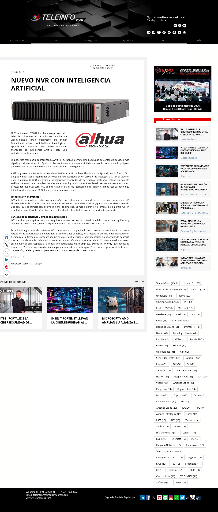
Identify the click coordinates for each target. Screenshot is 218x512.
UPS (176, 420)
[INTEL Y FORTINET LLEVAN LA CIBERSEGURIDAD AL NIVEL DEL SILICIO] (70, 300)
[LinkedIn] (6, 259)
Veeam (163, 382)
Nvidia (163, 333)
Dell (192, 364)
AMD (180, 339)
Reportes (185, 176)
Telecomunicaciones (170, 451)
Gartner (201, 395)
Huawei (163, 376)
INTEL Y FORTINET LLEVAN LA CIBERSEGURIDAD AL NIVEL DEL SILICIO (69, 320)
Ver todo (139, 281)
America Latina (184, 382)
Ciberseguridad (188, 157)
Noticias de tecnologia (172, 289)
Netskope (164, 314)
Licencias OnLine (168, 326)
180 (176, 463)
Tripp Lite (182, 395)
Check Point (181, 320)
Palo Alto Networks (169, 445)
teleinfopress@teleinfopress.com (50, 494)
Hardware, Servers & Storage (26, 263)
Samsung (164, 370)
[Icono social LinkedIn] (142, 497)
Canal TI (190, 432)
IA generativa (187, 389)
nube (162, 438)
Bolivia (185, 295)
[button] (184, 25)
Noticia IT (193, 357)
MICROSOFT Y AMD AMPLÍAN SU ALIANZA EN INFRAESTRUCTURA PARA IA (120, 320)
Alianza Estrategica (169, 413)
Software (164, 482)
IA (189, 301)
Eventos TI (193, 326)
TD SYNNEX (189, 476)
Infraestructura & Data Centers (194, 194)
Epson (162, 364)
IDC (187, 407)
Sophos (163, 426)
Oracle (163, 345)
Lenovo (163, 395)
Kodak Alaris (196, 445)
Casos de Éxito (188, 139)
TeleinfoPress (168, 283)
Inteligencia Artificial (170, 457)
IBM (196, 314)
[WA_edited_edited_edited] (176, 497)
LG (160, 469)
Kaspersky (165, 389)
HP (186, 401)
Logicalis (196, 457)
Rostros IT (185, 268)
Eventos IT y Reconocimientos (194, 212)
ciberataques (166, 351)
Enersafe (180, 438)
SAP (178, 364)
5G (195, 438)
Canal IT (199, 289)
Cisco (186, 351)
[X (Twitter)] (6, 245)
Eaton (192, 413)
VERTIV (181, 426)
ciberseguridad (187, 370)
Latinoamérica (167, 401)
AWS (203, 376)
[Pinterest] (6, 267)
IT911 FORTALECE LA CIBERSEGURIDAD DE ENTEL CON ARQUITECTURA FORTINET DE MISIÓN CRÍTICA (18, 320)
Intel (182, 314)
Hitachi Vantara (167, 432)
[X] (159, 32)
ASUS (182, 482)
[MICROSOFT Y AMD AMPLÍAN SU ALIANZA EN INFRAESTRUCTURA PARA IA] (121, 300)
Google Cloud (184, 376)
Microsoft (186, 308)
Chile (196, 469)
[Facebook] (6, 237)
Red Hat (163, 339)
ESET (162, 420)
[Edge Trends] (169, 32)
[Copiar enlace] (6, 274)
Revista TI (198, 339)
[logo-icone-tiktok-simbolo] (187, 497)
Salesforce (177, 469)
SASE (162, 463)
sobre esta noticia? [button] (103, 67)
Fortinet (180, 345)
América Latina (167, 407)
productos (194, 463)
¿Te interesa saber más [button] (103, 65)
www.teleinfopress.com (38, 497)
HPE (201, 407)
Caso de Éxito (166, 476)
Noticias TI (193, 283)
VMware (192, 420)
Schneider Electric (169, 357)
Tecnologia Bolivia (186, 333)
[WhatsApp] (6, 252)
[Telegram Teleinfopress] (175, 25)
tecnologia (165, 295)
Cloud (162, 320)
